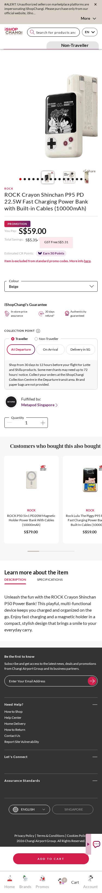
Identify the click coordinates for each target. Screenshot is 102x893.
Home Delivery (15, 724)
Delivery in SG (80, 349)
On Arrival (50, 349)
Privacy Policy (24, 836)
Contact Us (12, 736)
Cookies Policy (77, 836)
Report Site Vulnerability (21, 742)
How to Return (14, 730)
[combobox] (53, 32)
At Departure (21, 349)
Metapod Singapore (37, 404)
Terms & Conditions (50, 836)
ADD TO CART (51, 858)
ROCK (8, 188)
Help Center (12, 717)
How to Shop (13, 711)
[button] (20, 179)
